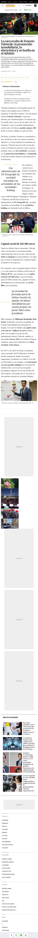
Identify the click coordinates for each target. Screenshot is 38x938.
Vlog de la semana (23, 1)
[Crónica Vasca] (11, 5)
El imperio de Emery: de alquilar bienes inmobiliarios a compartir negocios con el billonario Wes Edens (17, 101)
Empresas (5, 823)
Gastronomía (6, 842)
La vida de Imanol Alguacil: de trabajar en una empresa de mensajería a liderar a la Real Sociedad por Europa (18, 92)
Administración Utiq (8, 910)
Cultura (4, 835)
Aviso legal (5, 898)
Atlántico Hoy (6, 871)
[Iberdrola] (28, 9)
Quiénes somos (6, 888)
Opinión (4, 832)
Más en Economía (10, 717)
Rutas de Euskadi (7, 845)
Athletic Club (14, 77)
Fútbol (27, 77)
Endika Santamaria (7, 82)
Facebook (5, 921)
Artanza (15, 1)
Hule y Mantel (6, 877)
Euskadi (22, 77)
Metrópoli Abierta (8, 862)
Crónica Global (7, 859)
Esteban (31, 1)
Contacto (5, 894)
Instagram (5, 930)
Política (4, 826)
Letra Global (6, 868)
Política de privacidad (9, 907)
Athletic (6, 77)
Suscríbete (5, 891)
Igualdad (5, 848)
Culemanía (5, 865)
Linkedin (4, 927)
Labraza (9, 1)
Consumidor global (8, 874)
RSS (3, 901)
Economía (5, 820)
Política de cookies (8, 904)
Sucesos (4, 838)
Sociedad (5, 829)
